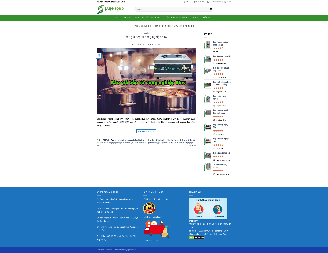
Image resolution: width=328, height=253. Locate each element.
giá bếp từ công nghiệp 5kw (167, 143)
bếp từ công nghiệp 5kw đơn (166, 140)
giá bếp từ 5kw (152, 143)
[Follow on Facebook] (222, 2)
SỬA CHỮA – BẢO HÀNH (176, 17)
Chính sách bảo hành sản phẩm (156, 199)
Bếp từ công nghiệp (151, 17)
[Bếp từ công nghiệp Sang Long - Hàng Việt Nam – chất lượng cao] (114, 9)
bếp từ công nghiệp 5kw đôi (147, 140)
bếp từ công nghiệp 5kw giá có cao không (117, 143)
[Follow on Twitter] (227, 2)
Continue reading (146, 131)
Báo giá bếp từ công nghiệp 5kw (146, 37)
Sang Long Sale (155, 44)
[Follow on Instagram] (225, 2)
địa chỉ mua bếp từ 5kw (139, 143)
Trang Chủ (121, 17)
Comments (192, 145)
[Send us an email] (230, 2)
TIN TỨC (195, 17)
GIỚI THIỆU (134, 17)
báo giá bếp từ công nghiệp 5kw (127, 140)
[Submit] (211, 9)
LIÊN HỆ (206, 17)
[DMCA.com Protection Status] (196, 237)
